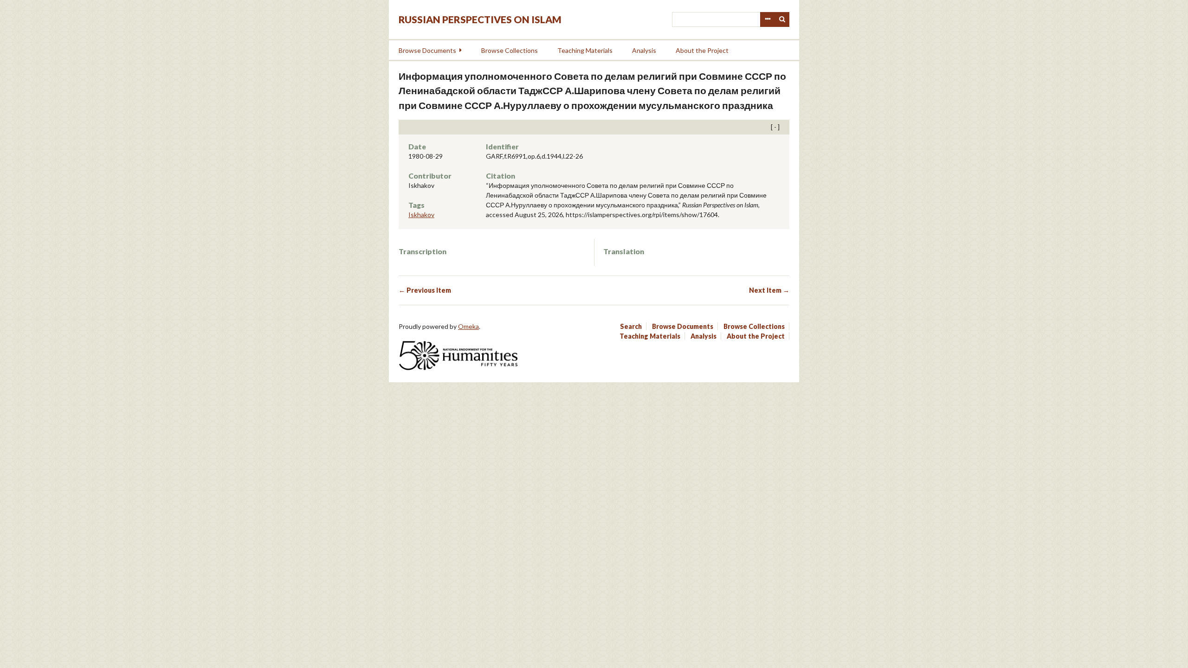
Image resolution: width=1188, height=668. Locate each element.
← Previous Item (425, 290)
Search (782, 19)
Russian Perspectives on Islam (480, 19)
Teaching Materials (585, 50)
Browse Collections (509, 50)
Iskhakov (421, 214)
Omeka (468, 326)
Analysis (644, 50)
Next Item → (769, 290)
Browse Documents (427, 50)
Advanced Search (767, 19)
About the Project (702, 50)
